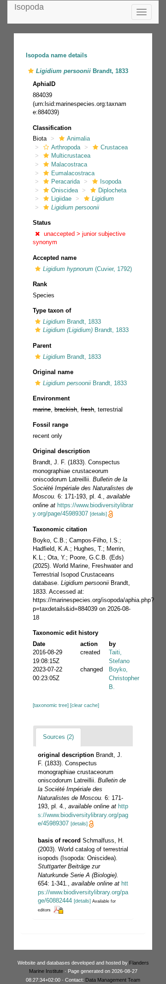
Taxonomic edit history (65, 632)
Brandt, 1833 (72, 321)
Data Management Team (112, 980)
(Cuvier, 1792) (87, 268)
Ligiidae (61, 198)
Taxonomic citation (60, 529)
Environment (51, 398)
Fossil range (50, 424)
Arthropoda (65, 147)
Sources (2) (58, 736)
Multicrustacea (70, 155)
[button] (31, 71)
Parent (42, 345)
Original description (61, 451)
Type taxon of (52, 310)
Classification (52, 127)
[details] (98, 514)
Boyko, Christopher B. (124, 678)
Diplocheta (112, 190)
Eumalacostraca (73, 173)
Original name (53, 372)
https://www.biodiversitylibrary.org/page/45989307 (83, 815)
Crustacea (114, 147)
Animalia (78, 138)
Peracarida (65, 181)
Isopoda (29, 7)
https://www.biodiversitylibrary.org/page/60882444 (83, 892)
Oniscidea (64, 190)
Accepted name (55, 257)
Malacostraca (69, 164)
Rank (40, 284)
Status (42, 222)
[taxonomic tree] (51, 705)
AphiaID (44, 83)
